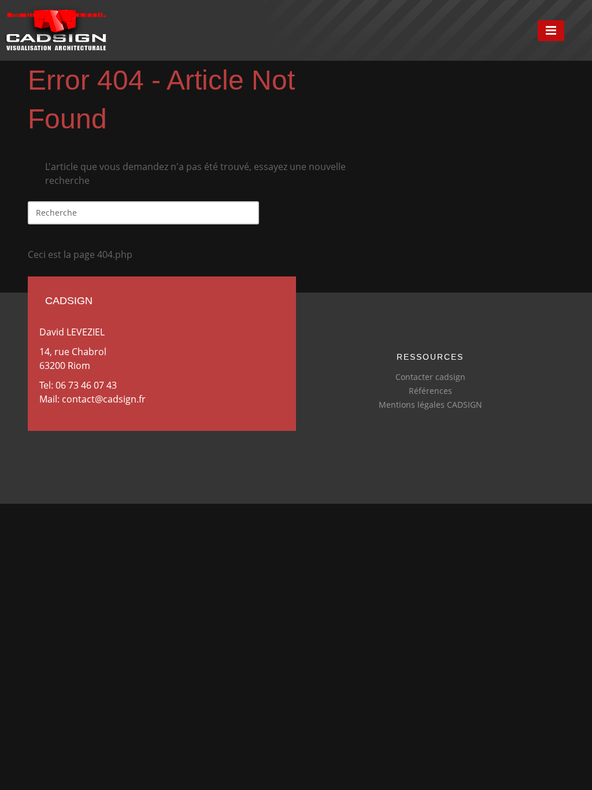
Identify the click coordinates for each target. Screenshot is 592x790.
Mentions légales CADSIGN (430, 404)
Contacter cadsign (430, 376)
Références (430, 390)
